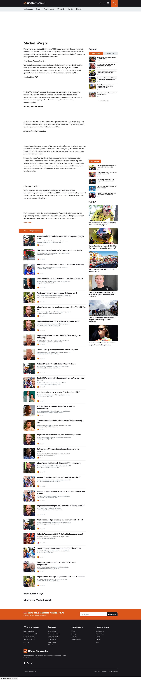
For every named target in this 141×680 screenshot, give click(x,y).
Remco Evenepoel (53, 636)
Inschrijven (112, 614)
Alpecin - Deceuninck (29, 639)
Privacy (74, 634)
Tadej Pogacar (52, 642)
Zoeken (98, 639)
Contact (74, 636)
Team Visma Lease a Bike (31, 634)
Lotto (25, 645)
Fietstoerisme (100, 631)
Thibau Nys (51, 645)
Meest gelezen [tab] (96, 53)
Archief (98, 636)
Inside (70, 9)
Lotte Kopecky (52, 639)
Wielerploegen (49, 9)
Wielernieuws (28, 9)
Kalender (79, 9)
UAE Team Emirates (29, 636)
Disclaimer (97, 671)
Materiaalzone (100, 634)
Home (73, 631)
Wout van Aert (52, 631)
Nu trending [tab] (110, 53)
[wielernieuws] (46, 651)
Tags (97, 642)
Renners (38, 9)
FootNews (104, 671)
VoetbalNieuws (113, 671)
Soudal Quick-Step (29, 631)
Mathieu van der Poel (53, 634)
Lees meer (27, 222)
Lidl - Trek (26, 642)
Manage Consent (76, 639)
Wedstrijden (61, 9)
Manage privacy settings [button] (9, 678)
